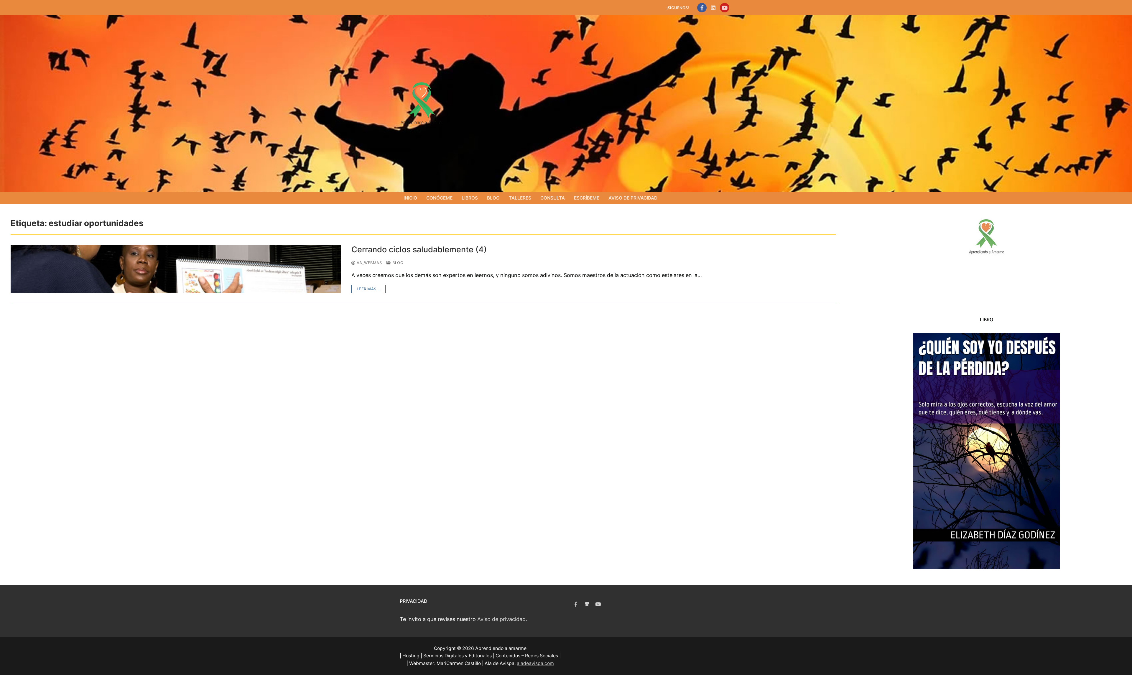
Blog (397, 262)
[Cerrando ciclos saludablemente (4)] (176, 269)
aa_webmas (368, 262)
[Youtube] (724, 7)
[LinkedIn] (713, 7)
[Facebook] (702, 7)
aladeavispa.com (535, 663)
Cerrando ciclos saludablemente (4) (419, 249)
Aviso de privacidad (501, 619)
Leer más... (369, 289)
